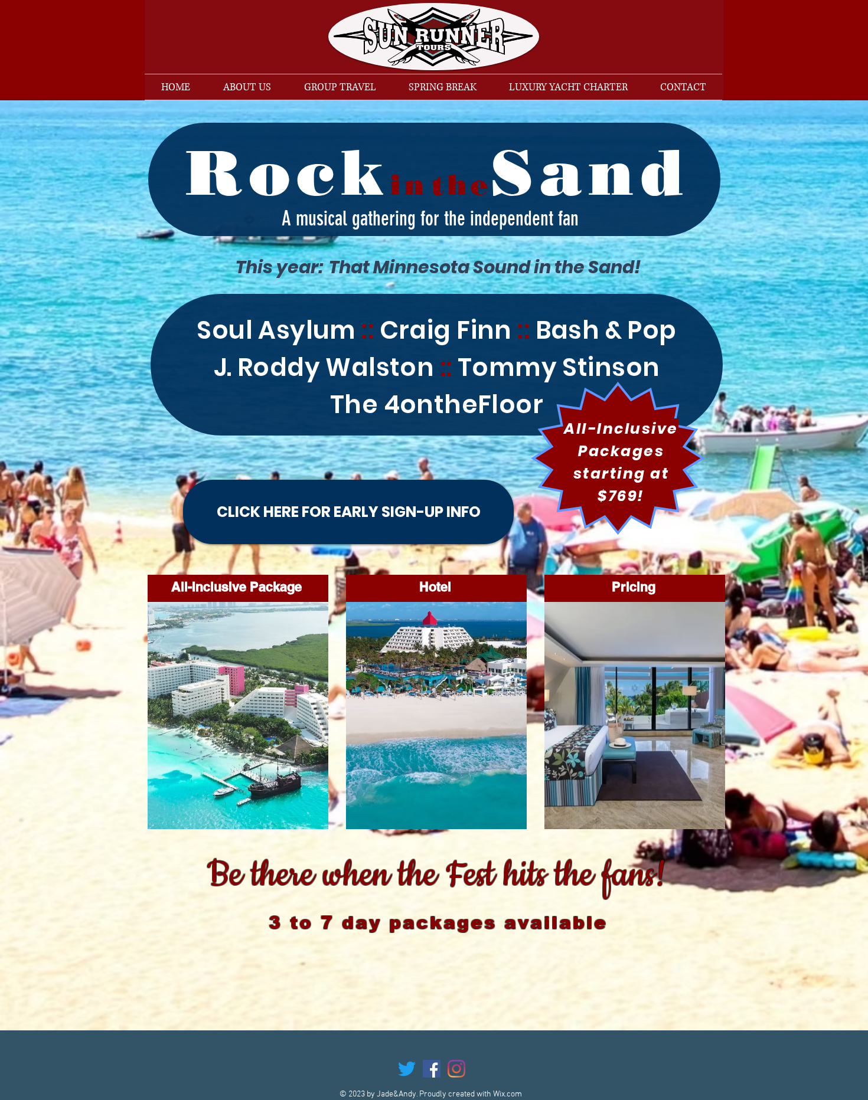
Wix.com (507, 1094)
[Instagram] (456, 1069)
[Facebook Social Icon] (431, 1069)
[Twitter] (407, 1069)
